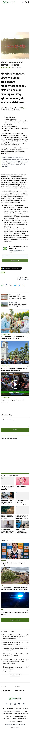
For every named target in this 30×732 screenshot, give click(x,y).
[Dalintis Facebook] (6, 285)
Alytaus (24, 108)
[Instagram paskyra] (15, 704)
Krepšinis (3, 560)
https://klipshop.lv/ (22, 718)
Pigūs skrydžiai (9, 708)
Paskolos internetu (9, 711)
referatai (18, 711)
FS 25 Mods (8, 716)
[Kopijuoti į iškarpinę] (19, 285)
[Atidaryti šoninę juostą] (1, 2)
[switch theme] (26, 2)
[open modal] (28, 2)
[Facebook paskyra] (11, 704)
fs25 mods (6, 718)
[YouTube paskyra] (19, 704)
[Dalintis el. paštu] (23, 285)
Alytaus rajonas (5, 67)
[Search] (23, 2)
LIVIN (3, 708)
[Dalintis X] (10, 285)
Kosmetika (18, 708)
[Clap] (20, 278)
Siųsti (15, 430)
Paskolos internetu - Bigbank (21, 713)
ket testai (24, 711)
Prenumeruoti (15, 260)
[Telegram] (15, 285)
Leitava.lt (19, 721)
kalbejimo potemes (7, 713)
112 (2, 585)
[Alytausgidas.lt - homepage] (9, 2)
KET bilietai (25, 708)
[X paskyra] (6, 704)
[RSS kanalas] (24, 704)
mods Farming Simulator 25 (19, 716)
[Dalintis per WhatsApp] (2, 285)
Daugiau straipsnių (15, 620)
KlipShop (14, 718)
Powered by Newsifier (15, 727)
